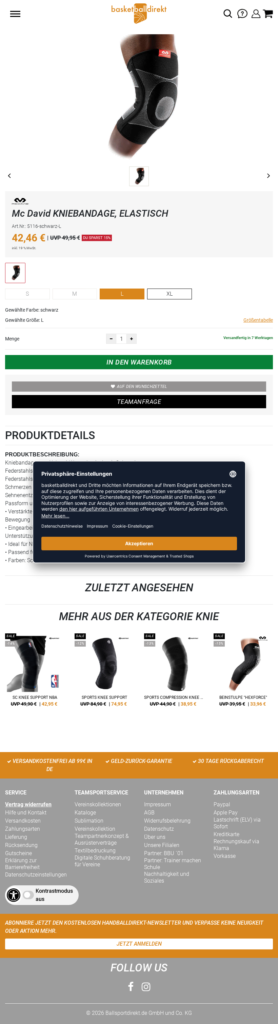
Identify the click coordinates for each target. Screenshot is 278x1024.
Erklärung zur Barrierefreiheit (22, 863)
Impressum (157, 804)
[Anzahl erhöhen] (131, 339)
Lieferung (16, 837)
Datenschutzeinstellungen (36, 874)
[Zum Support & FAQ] (242, 13)
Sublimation (89, 821)
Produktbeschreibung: (42, 454)
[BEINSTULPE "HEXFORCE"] (243, 672)
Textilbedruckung (95, 850)
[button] (15, 14)
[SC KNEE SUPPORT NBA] (35, 672)
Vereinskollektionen (98, 804)
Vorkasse (225, 856)
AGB (149, 812)
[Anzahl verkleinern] (111, 339)
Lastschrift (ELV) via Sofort (237, 823)
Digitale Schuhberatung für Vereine (102, 861)
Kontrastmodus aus (54, 895)
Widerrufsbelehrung (167, 821)
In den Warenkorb (139, 362)
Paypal (222, 804)
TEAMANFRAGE (139, 401)
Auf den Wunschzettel (142, 386)
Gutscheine (18, 853)
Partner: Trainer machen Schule (172, 863)
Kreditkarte (226, 834)
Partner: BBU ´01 (163, 853)
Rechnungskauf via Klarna (236, 844)
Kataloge (85, 812)
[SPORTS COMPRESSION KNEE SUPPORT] (174, 672)
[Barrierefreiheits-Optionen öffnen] (13, 895)
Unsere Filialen (161, 845)
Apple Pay (226, 812)
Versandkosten (23, 821)
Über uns (154, 837)
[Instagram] (146, 987)
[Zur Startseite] (139, 13)
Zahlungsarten (22, 829)
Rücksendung (21, 845)
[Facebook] (131, 987)
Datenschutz (159, 829)
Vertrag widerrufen (28, 804)
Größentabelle (258, 320)
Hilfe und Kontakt (25, 812)
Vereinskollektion (95, 829)
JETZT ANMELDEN (139, 944)
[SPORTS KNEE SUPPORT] (104, 672)
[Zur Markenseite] (20, 202)
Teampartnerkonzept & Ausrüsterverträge (102, 839)
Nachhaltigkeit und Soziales (166, 877)
